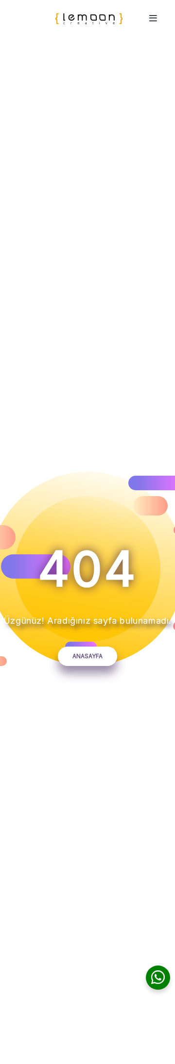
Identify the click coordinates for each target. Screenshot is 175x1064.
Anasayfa (87, 656)
